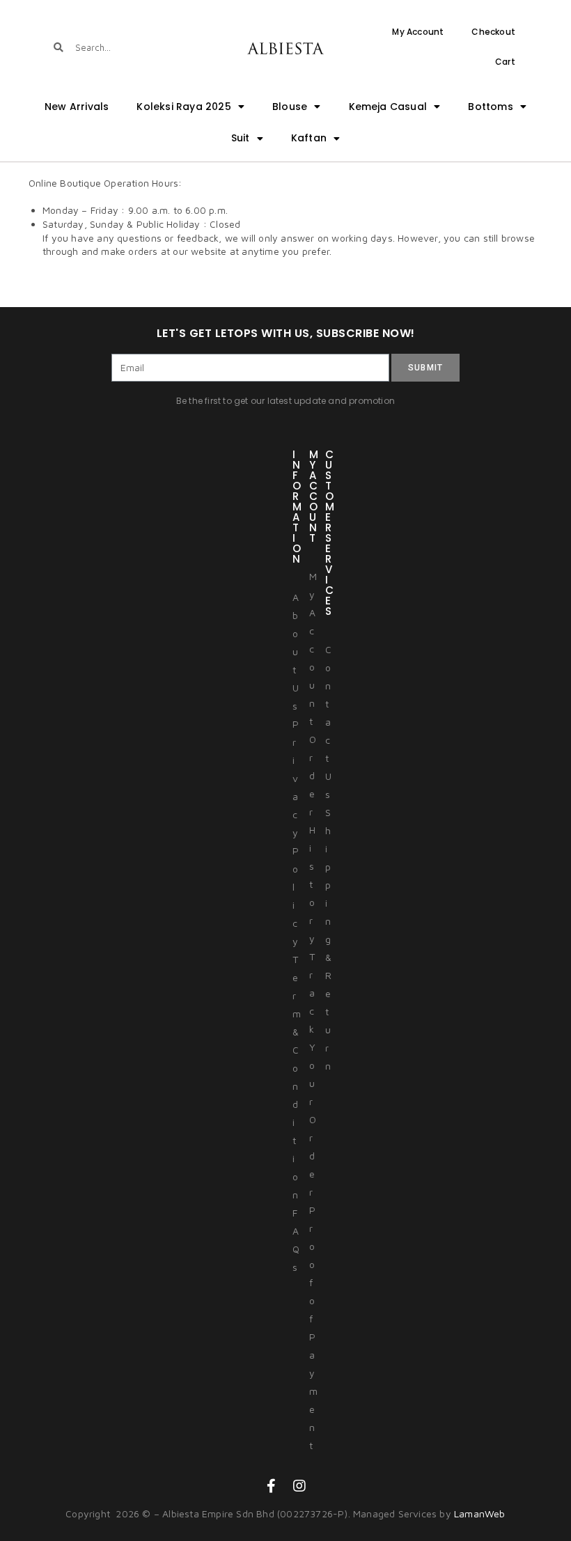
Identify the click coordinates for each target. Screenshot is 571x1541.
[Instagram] (299, 1486)
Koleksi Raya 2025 (183, 107)
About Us (295, 651)
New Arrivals (77, 107)
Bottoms (490, 107)
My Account (418, 32)
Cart (505, 62)
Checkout (493, 32)
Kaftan (309, 138)
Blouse (289, 107)
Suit (240, 138)
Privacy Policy (295, 832)
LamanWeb (480, 1513)
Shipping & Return (328, 939)
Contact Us (328, 721)
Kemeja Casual (388, 107)
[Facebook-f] (272, 1486)
